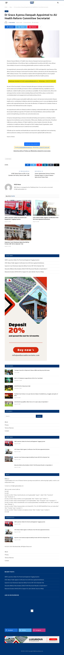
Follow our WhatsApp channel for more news (37, 151)
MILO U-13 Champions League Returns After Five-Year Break (28, 378)
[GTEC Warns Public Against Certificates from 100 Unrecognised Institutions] (46, 208)
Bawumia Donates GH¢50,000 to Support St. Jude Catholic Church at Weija (24, 271)
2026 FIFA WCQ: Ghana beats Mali (22, 386)
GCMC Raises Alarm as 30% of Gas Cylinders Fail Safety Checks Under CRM (18, 174)
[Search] (58, 2)
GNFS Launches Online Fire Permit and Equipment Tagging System (15, 218)
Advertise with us (19, 151)
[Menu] (6, 2)
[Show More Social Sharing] (40, 26)
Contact (7, 431)
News (6, 11)
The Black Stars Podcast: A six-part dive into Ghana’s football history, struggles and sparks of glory (36, 394)
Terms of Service (9, 428)
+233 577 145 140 (50, 81)
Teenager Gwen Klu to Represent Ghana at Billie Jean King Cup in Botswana (32, 370)
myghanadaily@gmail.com (31, 81)
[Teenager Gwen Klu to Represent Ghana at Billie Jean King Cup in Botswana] (9, 372)
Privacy (7, 425)
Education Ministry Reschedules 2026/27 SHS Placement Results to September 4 (26, 269)
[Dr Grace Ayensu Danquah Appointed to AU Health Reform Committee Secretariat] (32, 44)
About (6, 422)
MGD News (12, 22)
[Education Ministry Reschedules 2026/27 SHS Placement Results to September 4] (9, 467)
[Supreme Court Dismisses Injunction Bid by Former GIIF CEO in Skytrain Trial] (18, 232)
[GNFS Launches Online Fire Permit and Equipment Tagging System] (18, 208)
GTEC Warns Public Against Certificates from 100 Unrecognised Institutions (45, 218)
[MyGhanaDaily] (32, 2)
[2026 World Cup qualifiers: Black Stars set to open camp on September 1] (9, 403)
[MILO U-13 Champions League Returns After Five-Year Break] (9, 380)
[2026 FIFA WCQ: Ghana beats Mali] (9, 388)
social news (8, 158)
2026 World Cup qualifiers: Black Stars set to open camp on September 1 (31, 402)
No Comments (28, 22)
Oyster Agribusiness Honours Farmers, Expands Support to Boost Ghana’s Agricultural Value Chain (45, 175)
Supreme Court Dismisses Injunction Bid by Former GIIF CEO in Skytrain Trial (17, 243)
